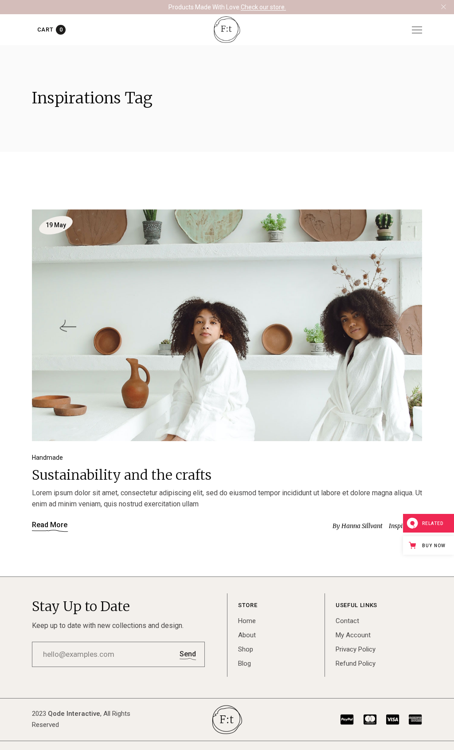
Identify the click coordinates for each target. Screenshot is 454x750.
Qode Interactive (74, 714)
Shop (245, 649)
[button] (68, 326)
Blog (244, 663)
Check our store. (263, 7)
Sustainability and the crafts (121, 474)
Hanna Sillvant (358, 526)
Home (247, 621)
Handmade (47, 457)
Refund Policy (356, 663)
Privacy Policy (356, 649)
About (247, 635)
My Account (353, 635)
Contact (347, 621)
